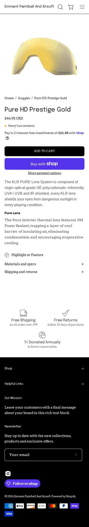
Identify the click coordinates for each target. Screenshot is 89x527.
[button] (60, 7)
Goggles (24, 98)
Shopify (70, 496)
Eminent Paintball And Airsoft (29, 6)
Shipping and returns (21, 272)
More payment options (44, 173)
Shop (8, 368)
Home (9, 98)
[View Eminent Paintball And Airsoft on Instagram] (8, 473)
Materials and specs (20, 264)
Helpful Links (14, 383)
